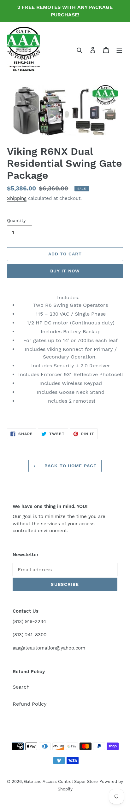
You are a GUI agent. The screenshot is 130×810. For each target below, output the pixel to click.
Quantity (16, 220)
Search (21, 687)
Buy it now (65, 270)
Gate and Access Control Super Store (61, 781)
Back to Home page (70, 465)
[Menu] (119, 50)
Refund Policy (30, 704)
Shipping (17, 198)
